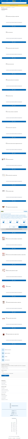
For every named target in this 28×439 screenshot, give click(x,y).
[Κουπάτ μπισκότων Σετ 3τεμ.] (3, 96)
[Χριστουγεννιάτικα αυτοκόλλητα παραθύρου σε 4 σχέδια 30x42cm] (3, 239)
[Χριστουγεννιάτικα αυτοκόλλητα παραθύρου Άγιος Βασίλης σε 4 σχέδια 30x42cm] (3, 254)
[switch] (11, 222)
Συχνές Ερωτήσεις (3, 398)
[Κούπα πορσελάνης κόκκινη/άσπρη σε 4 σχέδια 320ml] (3, 16)
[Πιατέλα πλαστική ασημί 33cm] (3, 159)
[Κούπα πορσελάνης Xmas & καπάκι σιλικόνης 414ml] (3, 48)
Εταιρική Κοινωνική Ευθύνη (4, 389)
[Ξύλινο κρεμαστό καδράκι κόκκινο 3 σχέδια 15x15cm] (3, 334)
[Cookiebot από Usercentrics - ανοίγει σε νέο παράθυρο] (24, 211)
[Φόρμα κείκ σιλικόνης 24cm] (3, 32)
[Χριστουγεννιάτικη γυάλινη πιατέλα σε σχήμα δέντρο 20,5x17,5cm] (3, 143)
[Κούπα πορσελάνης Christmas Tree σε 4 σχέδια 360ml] (3, 80)
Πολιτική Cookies (3, 383)
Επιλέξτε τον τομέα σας (4, 370)
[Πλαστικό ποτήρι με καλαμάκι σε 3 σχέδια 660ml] (3, 111)
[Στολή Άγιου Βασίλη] (3, 286)
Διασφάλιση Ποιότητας (4, 384)
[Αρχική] (14, 1)
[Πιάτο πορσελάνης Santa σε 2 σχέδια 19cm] (3, 127)
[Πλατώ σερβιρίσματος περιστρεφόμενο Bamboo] (3, 207)
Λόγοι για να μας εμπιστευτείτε (5, 390)
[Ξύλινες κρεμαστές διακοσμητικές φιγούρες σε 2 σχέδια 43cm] (3, 302)
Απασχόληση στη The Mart (4, 399)
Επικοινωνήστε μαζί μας (4, 395)
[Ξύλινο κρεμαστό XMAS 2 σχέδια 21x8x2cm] (3, 318)
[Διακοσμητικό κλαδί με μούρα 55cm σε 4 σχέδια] (3, 270)
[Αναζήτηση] (2, 2)
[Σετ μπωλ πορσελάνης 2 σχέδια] (3, 191)
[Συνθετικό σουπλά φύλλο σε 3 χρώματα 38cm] (3, 175)
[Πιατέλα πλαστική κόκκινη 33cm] (3, 64)
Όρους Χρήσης (11, 373)
